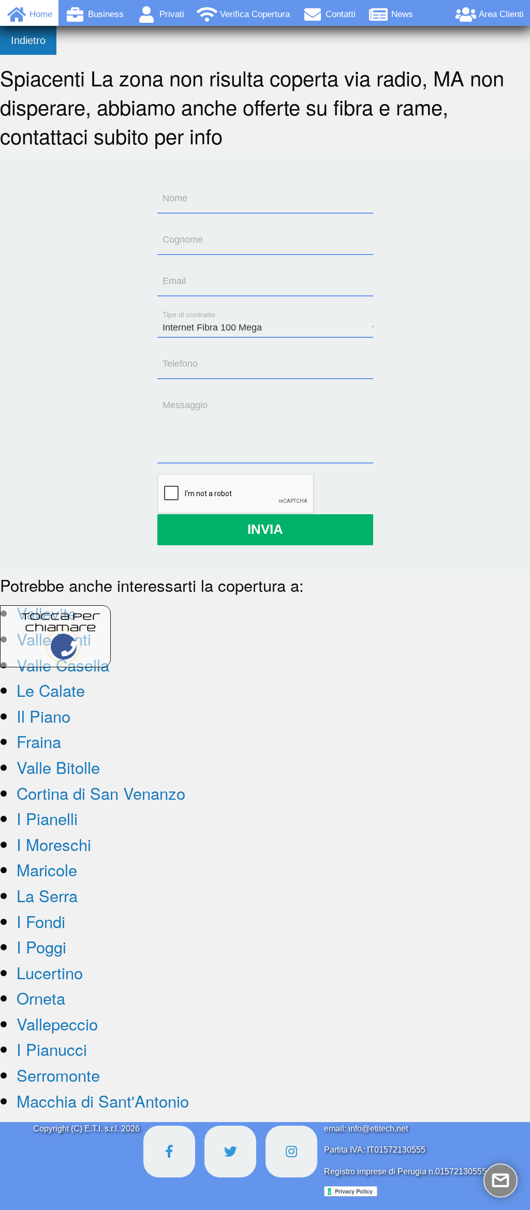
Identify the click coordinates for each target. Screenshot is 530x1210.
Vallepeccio (57, 1023)
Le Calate (51, 689)
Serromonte (58, 1074)
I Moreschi (54, 844)
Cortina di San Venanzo (101, 792)
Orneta (41, 997)
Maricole (47, 869)
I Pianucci (52, 1048)
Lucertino (50, 972)
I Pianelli (47, 818)
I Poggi (41, 946)
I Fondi (41, 921)
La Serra (47, 895)
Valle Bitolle (58, 767)
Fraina (39, 741)
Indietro (28, 40)
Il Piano (43, 715)
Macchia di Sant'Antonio (103, 1100)
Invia (265, 529)
